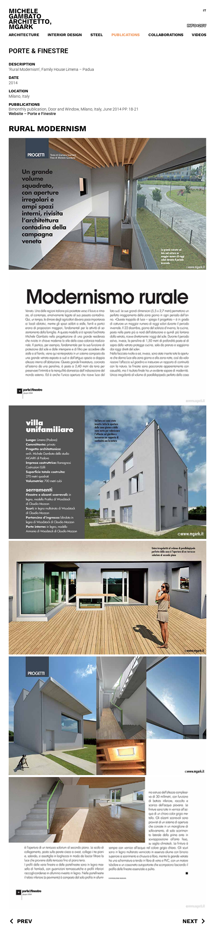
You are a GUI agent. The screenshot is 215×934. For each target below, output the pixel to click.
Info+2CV (196, 25)
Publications (125, 34)
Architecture (24, 34)
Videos (199, 34)
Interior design (65, 34)
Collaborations (165, 34)
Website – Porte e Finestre (32, 113)
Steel (96, 34)
